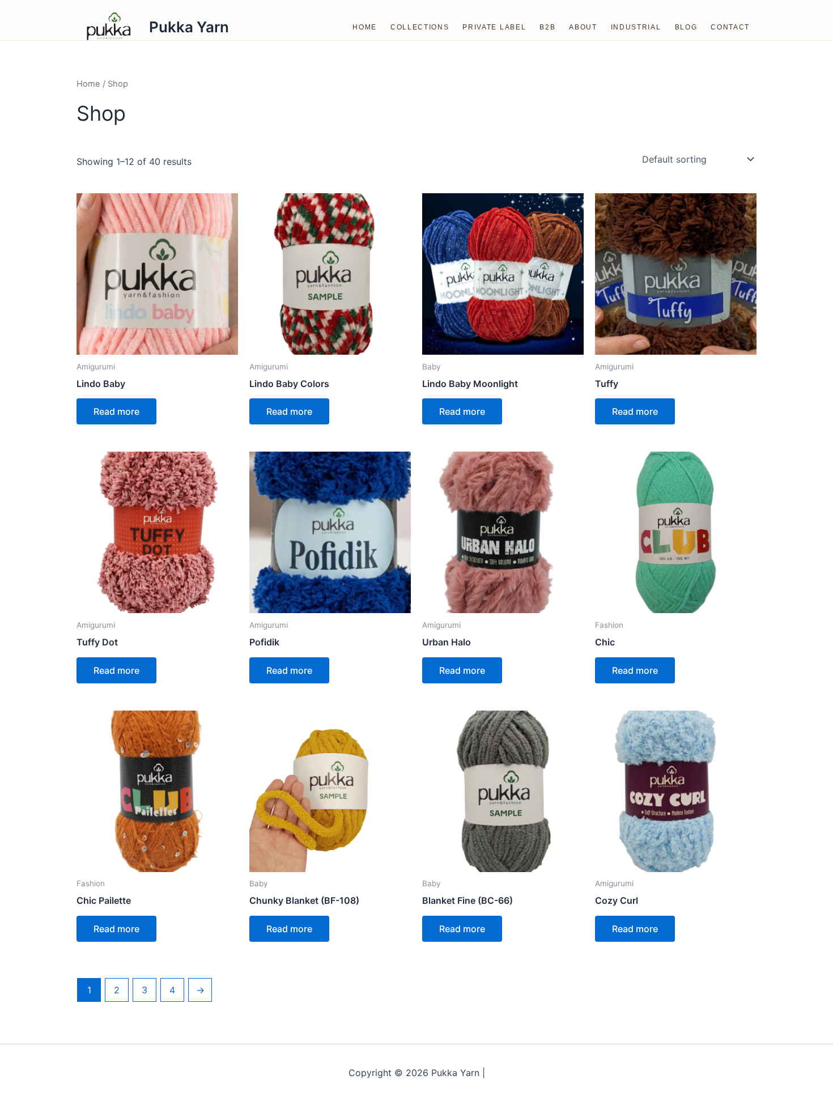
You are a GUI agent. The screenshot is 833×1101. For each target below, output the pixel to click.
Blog (686, 27)
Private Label (494, 27)
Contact (730, 27)
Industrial (636, 27)
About (583, 27)
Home (364, 27)
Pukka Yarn (189, 27)
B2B (547, 27)
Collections (419, 27)
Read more (116, 411)
